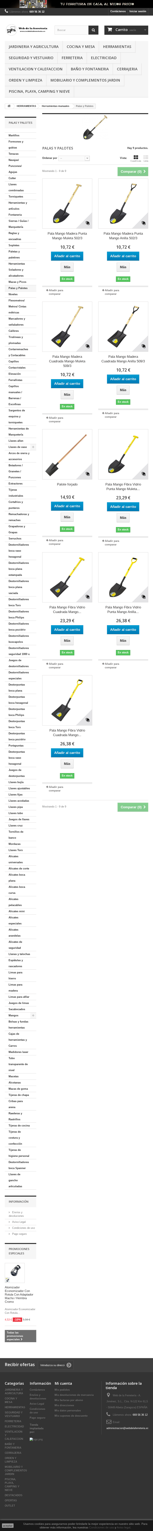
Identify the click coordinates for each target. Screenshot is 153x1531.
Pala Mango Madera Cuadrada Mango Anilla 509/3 (123, 359)
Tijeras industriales (16, 492)
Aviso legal (123, 1527)
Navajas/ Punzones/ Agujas (15, 165)
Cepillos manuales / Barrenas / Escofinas (15, 395)
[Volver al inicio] (9, 106)
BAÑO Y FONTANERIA (90, 69)
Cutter (12, 178)
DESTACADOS (14, 1495)
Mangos (13, 1015)
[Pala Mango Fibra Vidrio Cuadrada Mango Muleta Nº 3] (67, 577)
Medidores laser (18, 1052)
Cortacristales (17, 367)
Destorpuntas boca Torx (17, 724)
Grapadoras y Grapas (17, 529)
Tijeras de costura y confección (15, 1137)
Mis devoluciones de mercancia (74, 1394)
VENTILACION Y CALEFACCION (36, 69)
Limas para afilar (19, 996)
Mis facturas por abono (69, 1400)
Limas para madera (15, 987)
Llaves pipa (16, 806)
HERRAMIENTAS (117, 46)
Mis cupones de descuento (71, 1415)
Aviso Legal (18, 1221)
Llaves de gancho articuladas (15, 1180)
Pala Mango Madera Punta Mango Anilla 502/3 (123, 236)
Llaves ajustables (19, 788)
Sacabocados (17, 1009)
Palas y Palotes (18, 288)
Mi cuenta (63, 1383)
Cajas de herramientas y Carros (18, 1039)
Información (18, 1201)
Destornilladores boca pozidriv (19, 626)
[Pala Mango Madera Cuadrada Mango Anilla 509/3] (123, 327)
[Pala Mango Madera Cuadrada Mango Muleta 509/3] (67, 327)
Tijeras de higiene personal (19, 1152)
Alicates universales (16, 859)
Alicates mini (17, 911)
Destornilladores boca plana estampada (19, 568)
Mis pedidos (62, 1389)
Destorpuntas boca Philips (17, 712)
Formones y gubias (16, 144)
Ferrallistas (15, 380)
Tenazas (14, 153)
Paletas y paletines (14, 254)
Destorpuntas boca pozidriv (17, 736)
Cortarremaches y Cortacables (18, 352)
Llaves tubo (16, 813)
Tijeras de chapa (19, 1094)
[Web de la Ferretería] (27, 30)
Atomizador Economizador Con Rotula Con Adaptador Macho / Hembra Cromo (19, 1294)
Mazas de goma (18, 1088)
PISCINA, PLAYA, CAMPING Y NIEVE (39, 91)
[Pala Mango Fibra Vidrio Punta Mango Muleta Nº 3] (123, 454)
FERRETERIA (72, 57)
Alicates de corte (19, 868)
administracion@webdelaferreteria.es (127, 1428)
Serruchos (15, 538)
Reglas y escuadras (15, 236)
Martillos (14, 135)
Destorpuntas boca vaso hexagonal (17, 757)
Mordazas (15, 843)
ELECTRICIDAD (104, 57)
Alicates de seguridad (15, 944)
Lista (146, 161)
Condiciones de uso (23, 1227)
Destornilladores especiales (19, 675)
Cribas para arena (16, 1104)
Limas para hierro (15, 975)
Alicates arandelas (15, 932)
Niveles (13, 294)
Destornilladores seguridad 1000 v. (19, 651)
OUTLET (10, 1505)
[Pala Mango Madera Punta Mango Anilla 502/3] (123, 203)
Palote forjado (67, 484)
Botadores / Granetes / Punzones (16, 471)
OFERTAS (11, 1500)
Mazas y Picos (17, 281)
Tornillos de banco (16, 834)
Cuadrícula (135, 161)
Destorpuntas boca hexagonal (18, 699)
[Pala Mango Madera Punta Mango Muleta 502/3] (67, 203)
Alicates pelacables (15, 902)
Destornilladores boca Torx (19, 602)
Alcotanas (15, 1082)
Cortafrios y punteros (16, 504)
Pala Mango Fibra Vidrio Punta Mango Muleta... (123, 486)
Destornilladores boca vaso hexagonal (19, 550)
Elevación (15, 373)
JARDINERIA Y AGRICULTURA (34, 46)
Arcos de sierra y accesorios (19, 456)
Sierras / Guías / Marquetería (18, 223)
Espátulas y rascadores (16, 963)
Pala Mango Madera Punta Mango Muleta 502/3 (67, 236)
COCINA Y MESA (81, 46)
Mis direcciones (64, 1405)
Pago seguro (19, 1233)
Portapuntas (16, 745)
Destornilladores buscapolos (19, 638)
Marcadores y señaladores (17, 321)
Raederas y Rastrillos (15, 1116)
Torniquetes (16, 196)
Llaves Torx (16, 850)
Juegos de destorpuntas (17, 772)
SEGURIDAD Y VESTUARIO (31, 57)
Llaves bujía (16, 782)
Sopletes (14, 245)
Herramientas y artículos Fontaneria (18, 208)
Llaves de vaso (18, 447)
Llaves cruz (16, 825)
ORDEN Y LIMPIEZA (25, 80)
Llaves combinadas (16, 187)
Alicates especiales (15, 920)
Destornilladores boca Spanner (19, 1165)
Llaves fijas (16, 794)
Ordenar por (49, 157)
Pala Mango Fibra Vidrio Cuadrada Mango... (67, 609)
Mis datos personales (68, 1410)
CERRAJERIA (127, 69)
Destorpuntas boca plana (17, 687)
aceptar (8, 1525)
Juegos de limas (19, 1003)
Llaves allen (16, 440)
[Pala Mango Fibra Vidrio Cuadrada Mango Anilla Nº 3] (67, 700)
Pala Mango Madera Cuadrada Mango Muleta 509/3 (67, 361)
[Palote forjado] (67, 454)
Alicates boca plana (17, 877)
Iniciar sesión (137, 11)
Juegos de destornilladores (19, 663)
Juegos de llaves (19, 819)
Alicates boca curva (17, 889)
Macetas (14, 1076)
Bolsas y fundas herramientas (18, 1024)
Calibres (14, 330)
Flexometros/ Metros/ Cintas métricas (17, 306)
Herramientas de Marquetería (19, 431)
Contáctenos (118, 11)
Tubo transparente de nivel (18, 1064)
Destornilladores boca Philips (19, 614)
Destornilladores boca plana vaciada (19, 587)
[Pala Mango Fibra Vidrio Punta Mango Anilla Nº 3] (123, 577)
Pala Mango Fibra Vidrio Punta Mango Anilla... (123, 609)
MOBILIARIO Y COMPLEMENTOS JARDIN (85, 80)
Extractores (16, 483)
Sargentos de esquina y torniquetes (17, 416)
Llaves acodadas (19, 800)
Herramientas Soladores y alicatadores (17, 269)
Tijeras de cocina (19, 1125)
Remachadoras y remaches (19, 517)
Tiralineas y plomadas (16, 340)
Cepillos (14, 361)
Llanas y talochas (19, 954)
